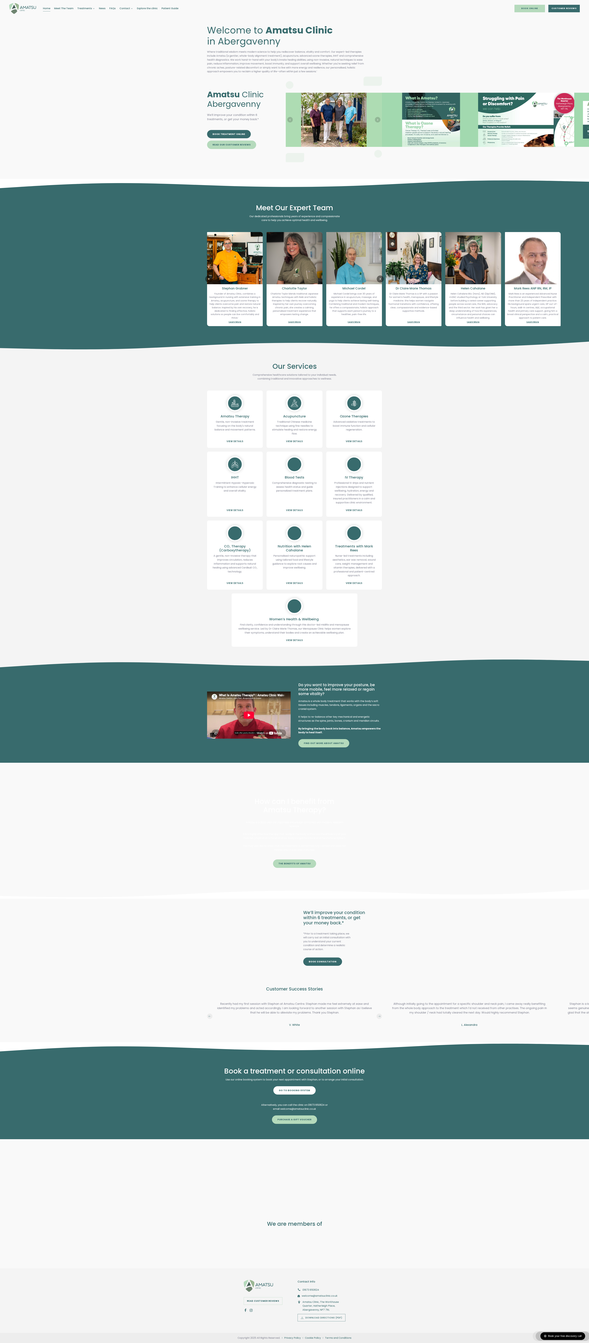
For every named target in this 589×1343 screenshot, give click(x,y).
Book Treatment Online (229, 134)
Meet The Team (63, 8)
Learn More (235, 322)
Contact (124, 8)
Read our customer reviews (232, 144)
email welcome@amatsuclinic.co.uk (294, 1109)
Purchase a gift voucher (294, 1119)
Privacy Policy (292, 1338)
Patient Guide (170, 8)
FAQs (112, 8)
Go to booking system (294, 1090)
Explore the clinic (147, 8)
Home (46, 8)
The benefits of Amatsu (295, 863)
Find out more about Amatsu (324, 743)
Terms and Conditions (338, 1338)
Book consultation (323, 961)
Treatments (84, 8)
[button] (290, 119)
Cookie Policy (313, 1338)
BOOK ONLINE (529, 8)
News (102, 8)
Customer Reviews (564, 8)
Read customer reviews (263, 1300)
